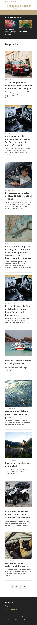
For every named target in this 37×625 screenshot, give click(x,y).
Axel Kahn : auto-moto (11, 609)
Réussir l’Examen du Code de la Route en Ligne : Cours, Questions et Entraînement (17, 310)
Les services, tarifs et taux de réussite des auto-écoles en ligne (18, 195)
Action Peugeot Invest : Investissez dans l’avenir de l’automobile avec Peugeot (18, 85)
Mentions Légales (21, 617)
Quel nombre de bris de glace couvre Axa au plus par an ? (17, 414)
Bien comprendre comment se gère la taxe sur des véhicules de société (11, 32)
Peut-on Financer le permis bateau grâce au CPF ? (18, 362)
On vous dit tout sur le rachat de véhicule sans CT (18, 565)
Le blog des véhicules (23, 620)
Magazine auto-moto (11, 606)
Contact (14, 617)
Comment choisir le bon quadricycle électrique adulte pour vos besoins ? (17, 514)
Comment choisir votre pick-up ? (24, 30)
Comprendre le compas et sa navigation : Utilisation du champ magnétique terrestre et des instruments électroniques (18, 252)
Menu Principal (11, 2)
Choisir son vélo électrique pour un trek (18, 464)
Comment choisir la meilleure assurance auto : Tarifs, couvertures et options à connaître (18, 140)
